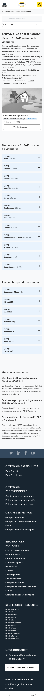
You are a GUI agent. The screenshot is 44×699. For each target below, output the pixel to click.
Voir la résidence (20, 127)
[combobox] (24, 19)
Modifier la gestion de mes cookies (18, 686)
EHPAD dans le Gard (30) (12, 78)
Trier (10, 695)
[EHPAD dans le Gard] (16, 11)
